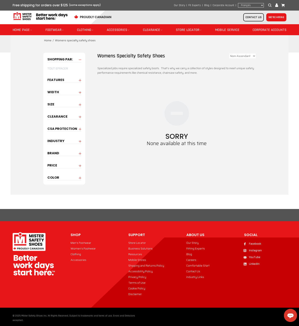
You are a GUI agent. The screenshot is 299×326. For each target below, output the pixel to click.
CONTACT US (254, 17)
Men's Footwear (81, 243)
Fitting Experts (195, 248)
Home (47, 40)
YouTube (254, 257)
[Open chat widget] (290, 315)
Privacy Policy (137, 277)
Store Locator (137, 243)
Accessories (78, 260)
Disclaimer (135, 294)
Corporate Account (223, 5)
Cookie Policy (136, 288)
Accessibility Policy (140, 271)
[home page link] (40, 16)
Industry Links (195, 277)
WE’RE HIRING (276, 17)
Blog (206, 5)
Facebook (255, 243)
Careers (191, 260)
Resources (135, 254)
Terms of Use (136, 282)
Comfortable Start (198, 265)
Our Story (179, 5)
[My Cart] (282, 5)
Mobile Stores (137, 260)
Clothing (76, 254)
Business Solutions (140, 248)
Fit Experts (194, 5)
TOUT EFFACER (57, 68)
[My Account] (277, 5)
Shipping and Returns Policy (146, 265)
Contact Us (193, 271)
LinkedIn (254, 263)
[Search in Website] (271, 5)
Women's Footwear (83, 248)
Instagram (255, 250)
